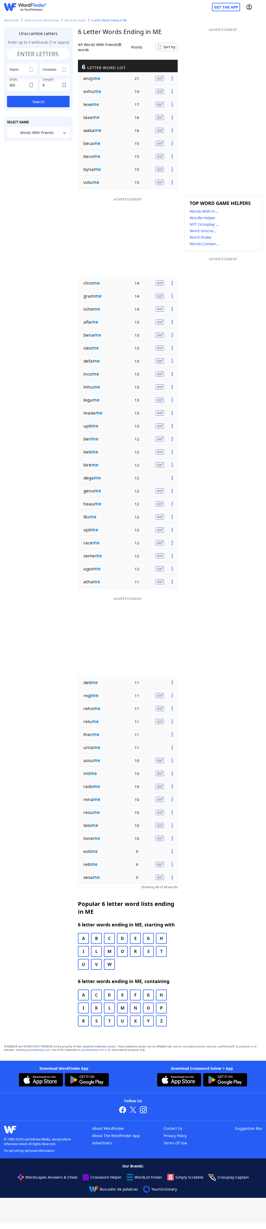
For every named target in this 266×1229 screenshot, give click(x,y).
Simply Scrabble (189, 1177)
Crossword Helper (106, 1177)
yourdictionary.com (38, 1050)
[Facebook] (122, 1110)
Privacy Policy (175, 1135)
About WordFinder (108, 1128)
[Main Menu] (260, 7)
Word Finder (11, 20)
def (160, 78)
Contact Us (173, 1128)
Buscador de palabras (119, 1189)
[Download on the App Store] (41, 1080)
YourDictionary (164, 1189)
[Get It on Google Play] (87, 1080)
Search (38, 101)
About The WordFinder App (116, 1135)
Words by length (75, 20)
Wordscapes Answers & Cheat (51, 1177)
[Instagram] (143, 1110)
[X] (133, 1110)
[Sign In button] (249, 7)
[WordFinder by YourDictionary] (25, 7)
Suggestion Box (248, 1128)
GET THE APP (226, 7)
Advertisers (102, 1142)
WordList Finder (148, 1177)
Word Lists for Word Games (42, 20)
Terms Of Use (175, 1142)
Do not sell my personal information (29, 1150)
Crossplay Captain (233, 1177)
